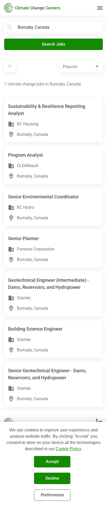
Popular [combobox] (70, 66)
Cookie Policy (68, 449)
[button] (10, 66)
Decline (52, 478)
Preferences (52, 494)
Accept (52, 461)
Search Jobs (53, 44)
